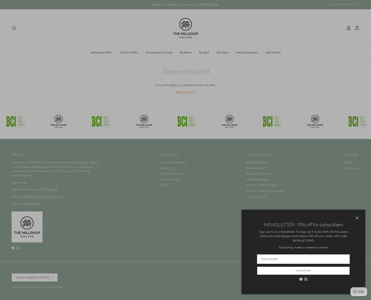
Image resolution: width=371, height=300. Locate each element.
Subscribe (303, 270)
